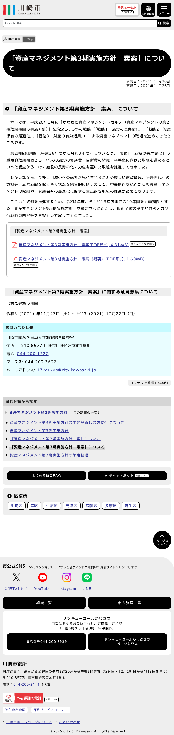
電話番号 (46, 641)
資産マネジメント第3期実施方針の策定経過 (49, 455)
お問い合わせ (69, 722)
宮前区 (91, 506)
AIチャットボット (126, 475)
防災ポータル (127, 9)
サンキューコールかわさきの (127, 642)
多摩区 (111, 506)
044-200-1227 (32, 354)
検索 (166, 23)
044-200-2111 (26, 684)
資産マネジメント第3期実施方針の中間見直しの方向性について (67, 422)
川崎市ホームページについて (29, 722)
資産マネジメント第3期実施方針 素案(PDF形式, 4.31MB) (87, 245)
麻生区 (131, 506)
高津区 (72, 506)
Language (148, 13)
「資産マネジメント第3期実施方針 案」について (55, 439)
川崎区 (17, 506)
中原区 (52, 506)
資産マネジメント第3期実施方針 (38, 412)
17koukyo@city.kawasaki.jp (66, 370)
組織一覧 (44, 603)
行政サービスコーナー (50, 710)
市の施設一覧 (130, 603)
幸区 (34, 506)
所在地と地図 (15, 710)
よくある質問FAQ (46, 475)
